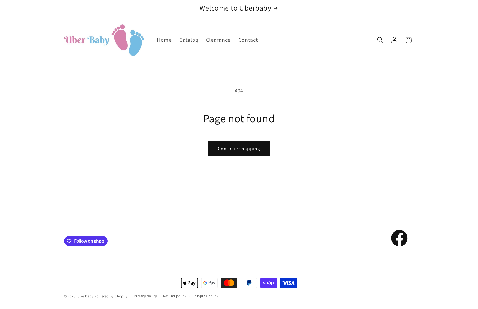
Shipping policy (206, 296)
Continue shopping (239, 148)
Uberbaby (85, 296)
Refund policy (174, 296)
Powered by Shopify (111, 296)
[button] (380, 40)
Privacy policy (145, 296)
